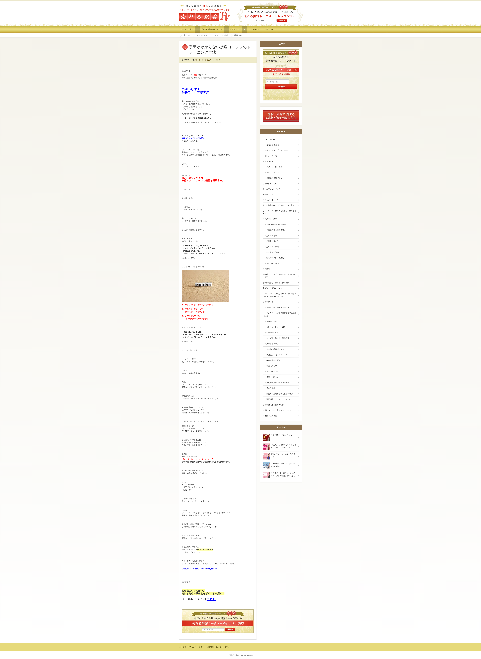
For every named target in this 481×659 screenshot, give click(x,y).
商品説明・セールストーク (276, 355)
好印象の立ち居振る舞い (276, 230)
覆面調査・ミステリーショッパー (279, 399)
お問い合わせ (270, 29)
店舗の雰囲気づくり (274, 178)
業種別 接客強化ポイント (211, 29)
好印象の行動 (271, 236)
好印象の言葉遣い (273, 247)
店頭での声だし (272, 371)
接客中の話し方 (272, 377)
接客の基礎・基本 (270, 219)
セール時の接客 (272, 332)
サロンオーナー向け (271, 156)
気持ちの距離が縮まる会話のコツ (279, 394)
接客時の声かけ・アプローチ (277, 383)
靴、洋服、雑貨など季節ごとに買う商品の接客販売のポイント (280, 295)
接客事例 (266, 269)
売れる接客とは (272, 145)
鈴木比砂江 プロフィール (276, 150)
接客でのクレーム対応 (275, 258)
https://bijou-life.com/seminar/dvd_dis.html (199, 569)
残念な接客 (270, 388)
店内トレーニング (214, 60)
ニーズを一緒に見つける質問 (277, 338)
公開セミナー (235, 29)
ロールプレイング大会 (271, 189)
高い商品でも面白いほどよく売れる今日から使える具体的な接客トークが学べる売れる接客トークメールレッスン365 (218, 618)
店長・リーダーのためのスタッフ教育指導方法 (279, 212)
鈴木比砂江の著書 (270, 416)
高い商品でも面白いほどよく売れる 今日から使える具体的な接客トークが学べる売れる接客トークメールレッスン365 (270, 10)
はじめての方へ (187, 29)
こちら (211, 599)
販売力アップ (268, 302)
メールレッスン (255, 29)
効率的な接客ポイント (275, 349)
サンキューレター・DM (275, 327)
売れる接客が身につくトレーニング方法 (278, 205)
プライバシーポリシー (197, 647)
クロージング (271, 321)
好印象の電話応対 (273, 252)
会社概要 (182, 647)
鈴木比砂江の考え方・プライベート (277, 410)
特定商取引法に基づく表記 (217, 647)
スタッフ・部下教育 (221, 35)
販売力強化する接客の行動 (273, 405)
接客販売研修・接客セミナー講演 (276, 283)
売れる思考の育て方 (274, 360)
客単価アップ (271, 366)
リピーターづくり (270, 184)
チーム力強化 (202, 35)
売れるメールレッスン (271, 200)
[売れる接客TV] (204, 5)
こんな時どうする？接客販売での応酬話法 (280, 314)
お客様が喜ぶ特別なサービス (277, 307)
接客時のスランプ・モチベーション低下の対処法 (279, 275)
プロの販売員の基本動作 (276, 224)
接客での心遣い (272, 263)
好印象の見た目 (272, 241)
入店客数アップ (272, 344)
